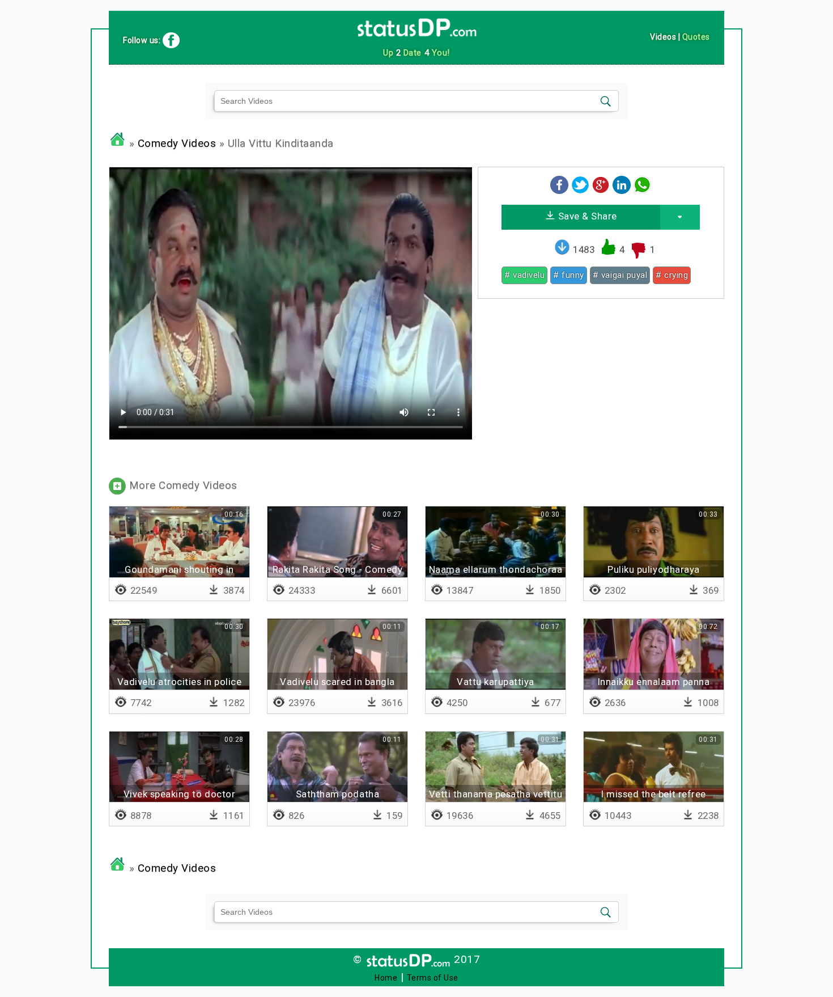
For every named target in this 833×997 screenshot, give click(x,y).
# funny (568, 275)
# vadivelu (524, 275)
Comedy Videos (177, 143)
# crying (672, 275)
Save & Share (586, 216)
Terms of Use (432, 977)
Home (386, 977)
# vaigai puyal (620, 275)
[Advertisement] (601, 386)
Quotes (696, 36)
